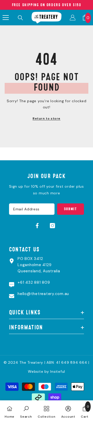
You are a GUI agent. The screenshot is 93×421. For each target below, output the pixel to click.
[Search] (20, 18)
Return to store (46, 118)
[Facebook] (37, 225)
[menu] (6, 17)
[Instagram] (52, 225)
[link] (26, 410)
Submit (70, 209)
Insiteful (57, 371)
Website (35, 371)
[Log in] (72, 17)
